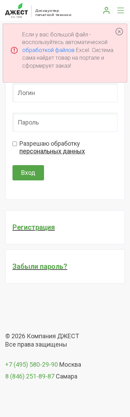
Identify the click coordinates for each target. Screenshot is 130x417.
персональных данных (52, 151)
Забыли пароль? (39, 266)
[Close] (119, 31)
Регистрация (33, 227)
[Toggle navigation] (119, 10)
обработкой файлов (48, 50)
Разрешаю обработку (52, 147)
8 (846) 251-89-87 (29, 376)
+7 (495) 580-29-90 (31, 364)
